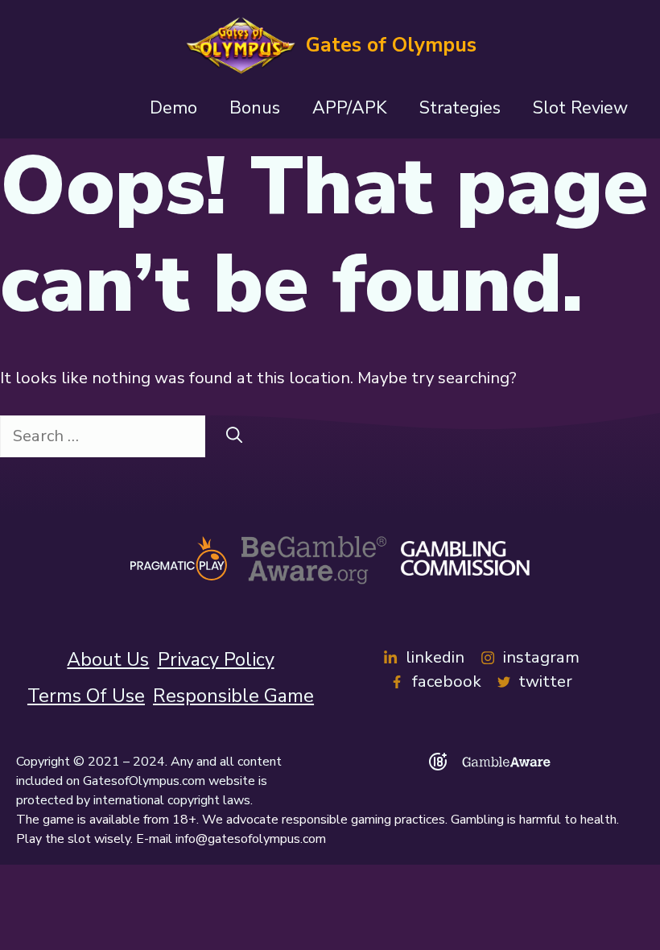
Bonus (254, 108)
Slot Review (580, 108)
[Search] (234, 436)
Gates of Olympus (391, 45)
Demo (173, 108)
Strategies (460, 108)
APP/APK (349, 108)
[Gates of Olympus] (240, 45)
